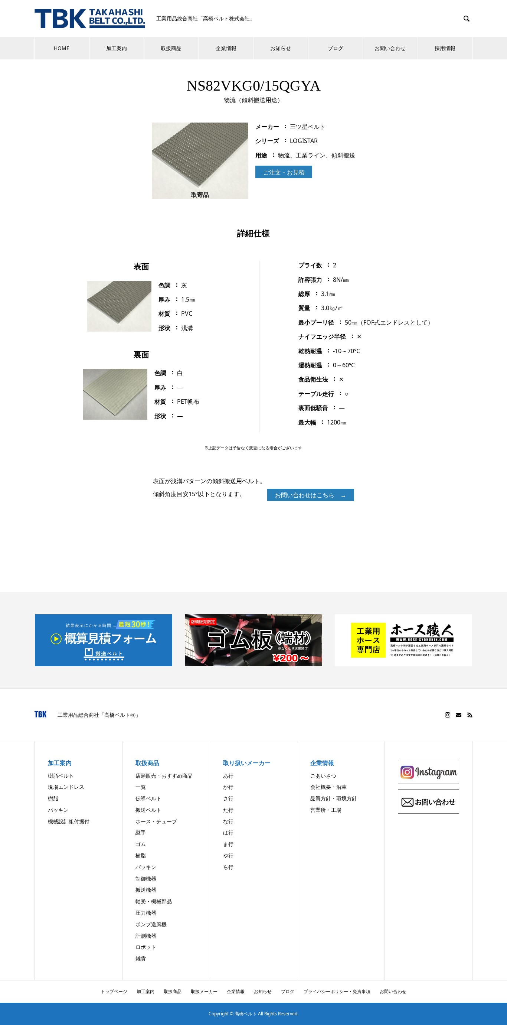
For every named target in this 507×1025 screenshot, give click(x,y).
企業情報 (226, 48)
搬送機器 (145, 889)
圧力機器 (145, 912)
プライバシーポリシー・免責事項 (337, 991)
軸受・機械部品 (153, 901)
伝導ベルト (148, 798)
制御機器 (145, 878)
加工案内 (116, 48)
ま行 (228, 843)
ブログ (335, 48)
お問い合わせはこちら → (310, 495)
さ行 (228, 798)
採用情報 (445, 48)
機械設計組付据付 (68, 821)
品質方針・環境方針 (333, 798)
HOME (61, 48)
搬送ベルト (148, 809)
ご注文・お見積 (284, 172)
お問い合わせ (390, 48)
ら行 (228, 867)
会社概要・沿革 (328, 786)
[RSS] (469, 715)
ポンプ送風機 (151, 924)
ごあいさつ (323, 775)
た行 (228, 809)
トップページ (114, 991)
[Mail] (458, 715)
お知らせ (280, 48)
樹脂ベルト (61, 775)
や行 (228, 855)
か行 (228, 786)
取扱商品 (171, 48)
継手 (140, 832)
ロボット (145, 946)
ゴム (140, 843)
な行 (228, 821)
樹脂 (53, 798)
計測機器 (145, 935)
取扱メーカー (204, 991)
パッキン (58, 809)
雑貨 (140, 958)
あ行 (228, 775)
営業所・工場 (325, 809)
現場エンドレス (66, 786)
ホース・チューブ (156, 821)
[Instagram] (447, 715)
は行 (228, 832)
